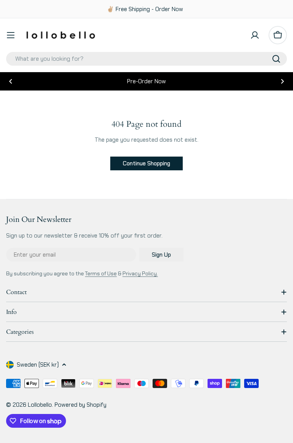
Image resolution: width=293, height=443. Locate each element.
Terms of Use (101, 273)
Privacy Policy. (140, 273)
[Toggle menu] (10, 35)
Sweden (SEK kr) (38, 365)
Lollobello (40, 405)
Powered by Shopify (80, 405)
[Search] (276, 58)
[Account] (254, 35)
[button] (10, 81)
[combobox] (146, 59)
